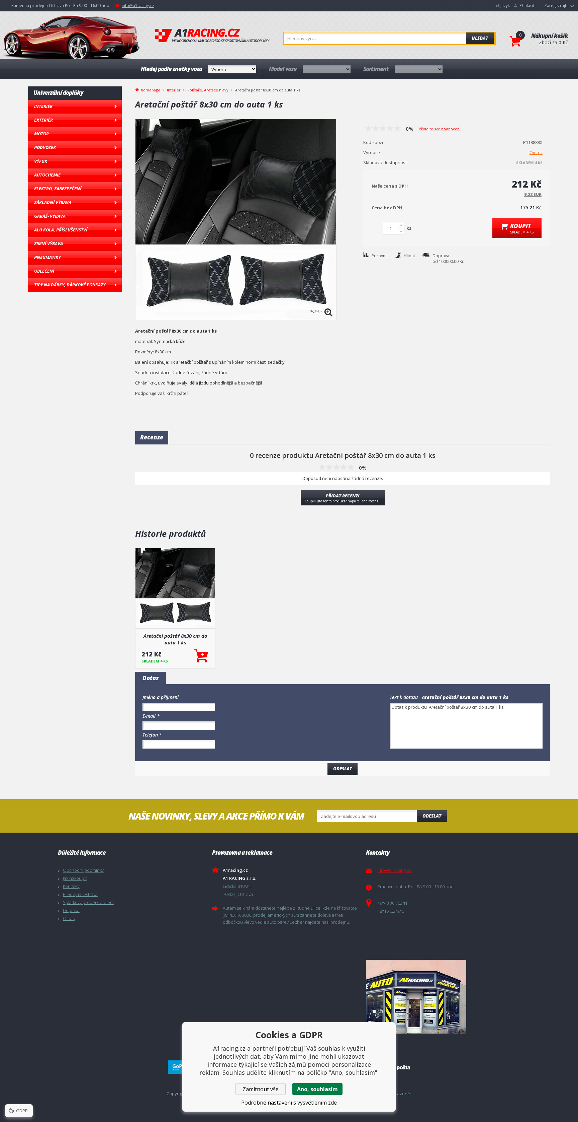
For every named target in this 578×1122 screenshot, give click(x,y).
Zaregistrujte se (559, 5)
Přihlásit (527, 5)
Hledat (480, 38)
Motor (41, 134)
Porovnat (380, 256)
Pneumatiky (47, 257)
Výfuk (40, 161)
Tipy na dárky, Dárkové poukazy (69, 285)
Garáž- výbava (50, 216)
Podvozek (45, 147)
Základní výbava (52, 202)
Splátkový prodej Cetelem (88, 902)
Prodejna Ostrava (80, 894)
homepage (150, 89)
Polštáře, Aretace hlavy (207, 89)
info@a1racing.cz (138, 5)
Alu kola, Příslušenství (60, 230)
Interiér (43, 106)
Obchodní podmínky (83, 870)
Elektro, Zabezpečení (57, 189)
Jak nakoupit (75, 878)
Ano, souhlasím (317, 1089)
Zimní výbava (48, 243)
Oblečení (44, 271)
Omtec (536, 152)
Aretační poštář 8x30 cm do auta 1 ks (175, 639)
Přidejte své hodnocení (440, 128)
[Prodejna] (441, 997)
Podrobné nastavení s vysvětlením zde (289, 1102)
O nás (69, 918)
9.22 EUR (533, 194)
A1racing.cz (212, 35)
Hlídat (409, 256)
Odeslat (431, 816)
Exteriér (43, 120)
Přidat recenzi (343, 498)
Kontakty (71, 886)
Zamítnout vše (261, 1089)
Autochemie (47, 175)
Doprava (71, 910)
